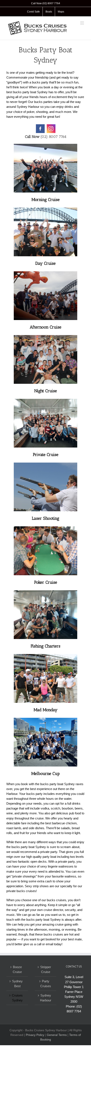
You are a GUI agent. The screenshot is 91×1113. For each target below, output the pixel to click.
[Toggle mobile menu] (82, 23)
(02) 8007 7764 (53, 136)
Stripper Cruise (45, 969)
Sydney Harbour (45, 998)
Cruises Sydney (17, 998)
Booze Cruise (17, 969)
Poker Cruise (45, 582)
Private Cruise (45, 454)
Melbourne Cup (45, 773)
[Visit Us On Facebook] (40, 126)
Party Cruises (45, 983)
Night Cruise (45, 390)
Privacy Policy (35, 1035)
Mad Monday (46, 709)
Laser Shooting (45, 518)
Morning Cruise (46, 199)
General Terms (57, 1035)
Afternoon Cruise (45, 327)
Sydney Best (17, 983)
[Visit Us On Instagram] (51, 126)
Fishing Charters (45, 646)
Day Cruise (45, 263)
